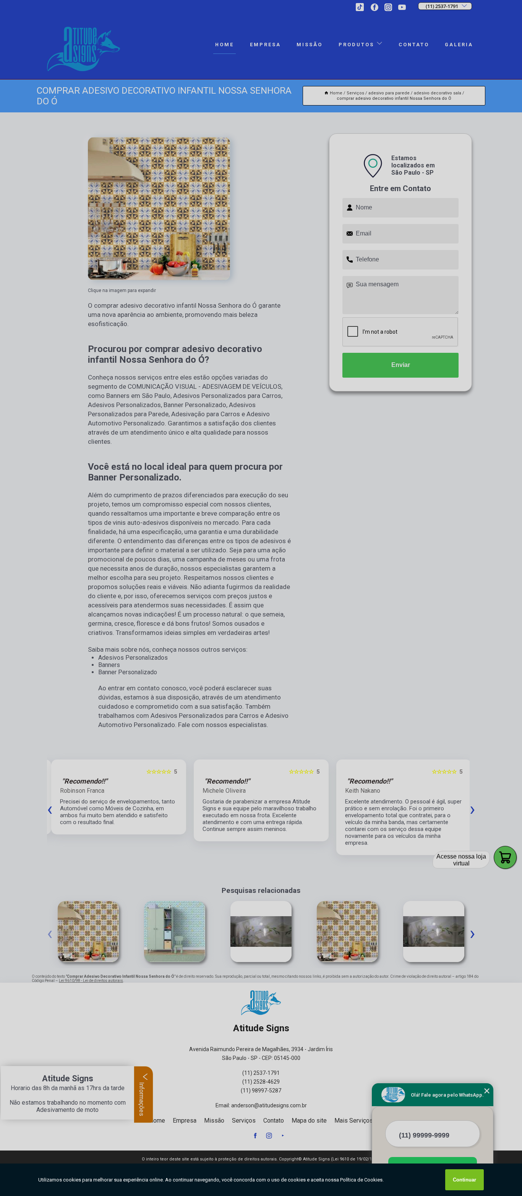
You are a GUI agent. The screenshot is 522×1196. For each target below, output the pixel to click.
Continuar (464, 1180)
